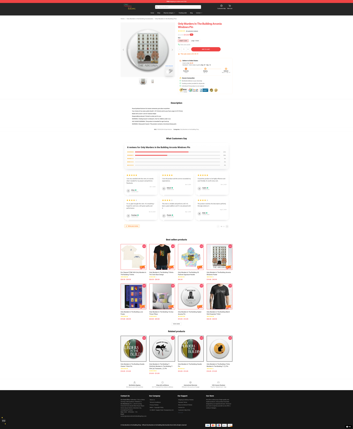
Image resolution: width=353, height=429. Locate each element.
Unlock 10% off (3, 421)
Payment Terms (182, 402)
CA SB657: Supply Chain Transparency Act (162, 410)
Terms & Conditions (155, 402)
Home (122, 19)
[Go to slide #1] (143, 81)
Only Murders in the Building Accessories (140, 19)
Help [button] (350, 426)
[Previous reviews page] (218, 226)
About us (152, 399)
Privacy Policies (154, 405)
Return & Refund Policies (185, 405)
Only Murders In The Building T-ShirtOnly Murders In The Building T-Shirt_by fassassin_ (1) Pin (161, 366)
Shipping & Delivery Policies (186, 399)
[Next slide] (172, 50)
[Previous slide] (123, 50)
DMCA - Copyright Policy (156, 407)
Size (179, 37)
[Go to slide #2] (152, 81)
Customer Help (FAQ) (184, 410)
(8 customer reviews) (192, 31)
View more (176, 324)
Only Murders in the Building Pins (166, 19)
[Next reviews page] (227, 226)
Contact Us (181, 407)
